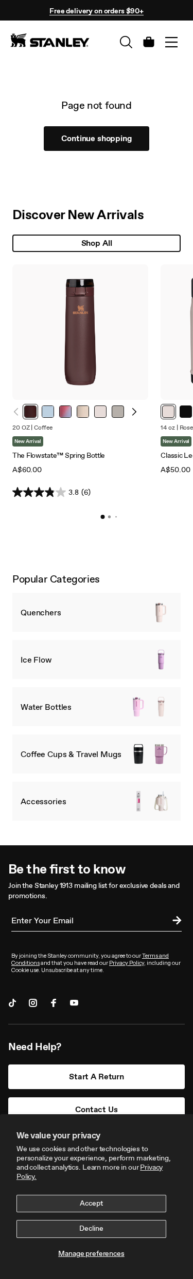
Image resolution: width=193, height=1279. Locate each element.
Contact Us (96, 1109)
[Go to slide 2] (109, 516)
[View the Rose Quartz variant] (100, 411)
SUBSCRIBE (175, 921)
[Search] (126, 42)
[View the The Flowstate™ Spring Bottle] (80, 332)
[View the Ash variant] (118, 411)
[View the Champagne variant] (83, 411)
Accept (91, 1203)
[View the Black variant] (186, 411)
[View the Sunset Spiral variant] (65, 411)
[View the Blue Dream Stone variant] (48, 411)
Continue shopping (96, 138)
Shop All (96, 243)
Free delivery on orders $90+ (96, 11)
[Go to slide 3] (116, 517)
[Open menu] (171, 42)
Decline (91, 1228)
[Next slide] (134, 412)
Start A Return (96, 1076)
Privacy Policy (126, 962)
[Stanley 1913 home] (50, 40)
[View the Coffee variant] (30, 411)
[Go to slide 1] (103, 517)
